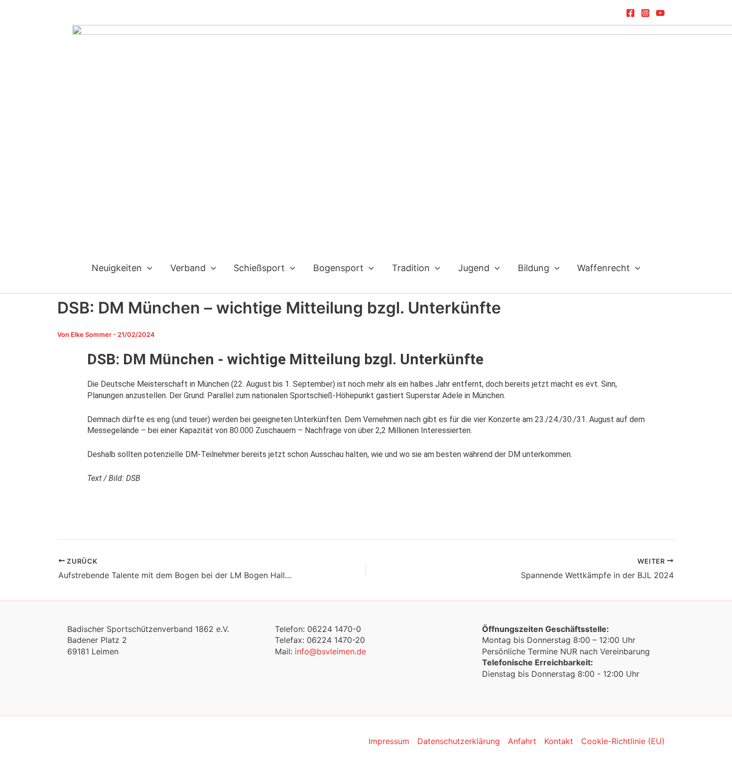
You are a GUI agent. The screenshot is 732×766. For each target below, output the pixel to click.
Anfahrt (522, 741)
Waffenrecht (603, 268)
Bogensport (338, 268)
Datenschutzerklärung (458, 741)
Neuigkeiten (117, 268)
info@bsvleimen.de (330, 651)
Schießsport (259, 268)
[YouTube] (660, 12)
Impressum (388, 741)
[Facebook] (630, 12)
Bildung (533, 268)
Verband (188, 268)
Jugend (473, 268)
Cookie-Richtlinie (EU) (623, 741)
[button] (147, 268)
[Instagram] (645, 12)
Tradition (411, 268)
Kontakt (558, 741)
